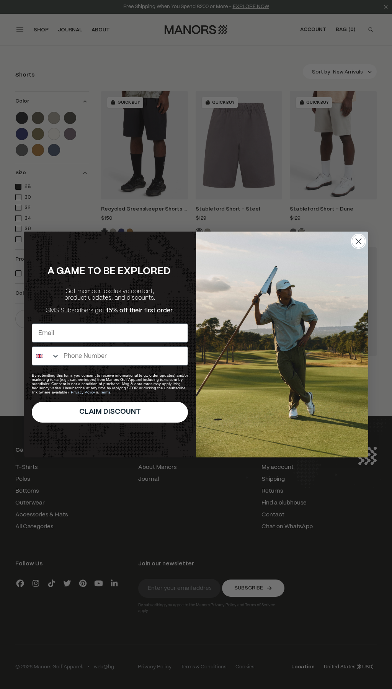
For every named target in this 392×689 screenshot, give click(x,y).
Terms (105, 392)
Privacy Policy (83, 392)
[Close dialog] (358, 241)
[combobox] (46, 356)
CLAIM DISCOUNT (110, 412)
